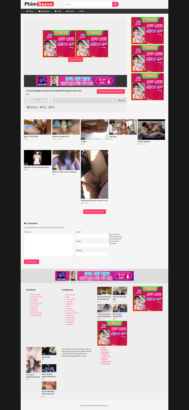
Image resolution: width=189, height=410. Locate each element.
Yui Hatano (70, 324)
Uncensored (70, 317)
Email (78, 241)
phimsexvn (33, 107)
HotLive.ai (105, 352)
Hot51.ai (105, 350)
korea (68, 306)
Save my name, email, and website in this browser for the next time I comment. (115, 238)
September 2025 (36, 297)
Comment (27, 232)
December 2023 (36, 313)
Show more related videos (94, 211)
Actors (71, 11)
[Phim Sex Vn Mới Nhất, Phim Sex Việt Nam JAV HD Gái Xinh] (40, 3)
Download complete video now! (112, 91)
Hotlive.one (106, 364)
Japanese (69, 304)
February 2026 (36, 294)
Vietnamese (70, 320)
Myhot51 (105, 359)
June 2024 (34, 306)
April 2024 (34, 311)
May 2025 (34, 301)
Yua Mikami (70, 322)
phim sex (69, 308)
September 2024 (36, 304)
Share (122, 100)
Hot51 (81, 11)
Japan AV (69, 301)
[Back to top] (182, 403)
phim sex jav (70, 311)
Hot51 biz (105, 354)
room (44, 107)
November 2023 (36, 315)
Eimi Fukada (70, 299)
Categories (45, 11)
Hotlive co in (106, 361)
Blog (67, 297)
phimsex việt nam (72, 313)
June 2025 (34, 299)
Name (79, 232)
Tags (59, 11)
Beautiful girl (70, 294)
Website (79, 250)
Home (31, 11)
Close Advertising (75, 59)
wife (52, 107)
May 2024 (34, 308)
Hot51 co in (106, 357)
